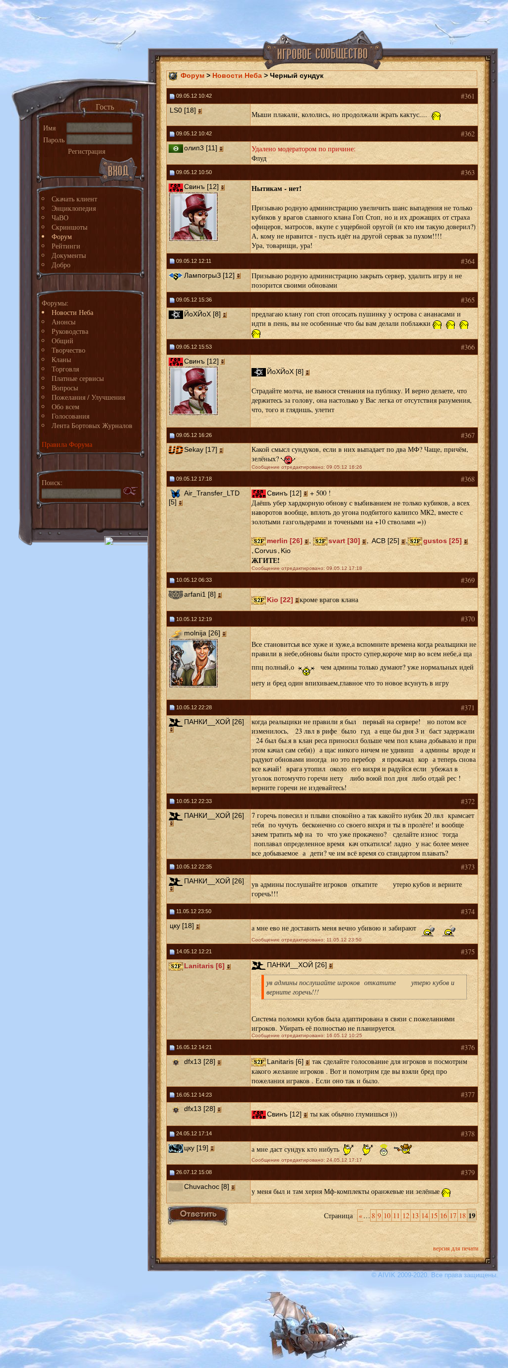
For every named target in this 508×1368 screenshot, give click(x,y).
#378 (468, 1133)
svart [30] (344, 541)
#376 (468, 1047)
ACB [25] (385, 541)
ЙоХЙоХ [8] (202, 314)
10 (386, 1215)
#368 (468, 479)
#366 (468, 347)
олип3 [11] (200, 148)
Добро (61, 264)
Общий (62, 340)
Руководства (70, 331)
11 (396, 1215)
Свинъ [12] (201, 186)
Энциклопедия (74, 208)
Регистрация (86, 151)
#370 (468, 618)
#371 (468, 707)
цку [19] (196, 1148)
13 (415, 1215)
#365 (468, 300)
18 (462, 1215)
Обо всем (65, 406)
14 (424, 1215)
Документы (69, 255)
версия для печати (455, 1248)
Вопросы (65, 387)
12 (405, 1215)
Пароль (53, 139)
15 (434, 1215)
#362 (468, 133)
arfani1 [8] (200, 594)
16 (443, 1215)
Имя (49, 127)
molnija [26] (202, 633)
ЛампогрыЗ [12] (209, 275)
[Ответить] (198, 1215)
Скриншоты (69, 227)
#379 (468, 1172)
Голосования (70, 416)
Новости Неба (72, 312)
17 (452, 1215)
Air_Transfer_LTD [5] (204, 497)
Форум (62, 236)
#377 (468, 1094)
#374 (468, 911)
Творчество (68, 350)
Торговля (65, 368)
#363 (468, 172)
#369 (468, 580)
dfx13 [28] (199, 1061)
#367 (468, 435)
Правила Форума (67, 444)
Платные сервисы (78, 378)
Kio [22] (280, 600)
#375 (468, 951)
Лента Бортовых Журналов (92, 425)
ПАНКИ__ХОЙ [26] (214, 722)
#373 (468, 866)
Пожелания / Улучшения (88, 397)
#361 (468, 96)
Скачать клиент (74, 198)
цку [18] (182, 926)
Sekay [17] (200, 449)
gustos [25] (442, 541)
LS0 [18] (183, 110)
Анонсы (63, 321)
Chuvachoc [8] (206, 1186)
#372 (468, 801)
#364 (468, 261)
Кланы (61, 359)
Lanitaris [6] (204, 966)
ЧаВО (60, 217)
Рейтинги (66, 245)
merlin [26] (285, 541)
